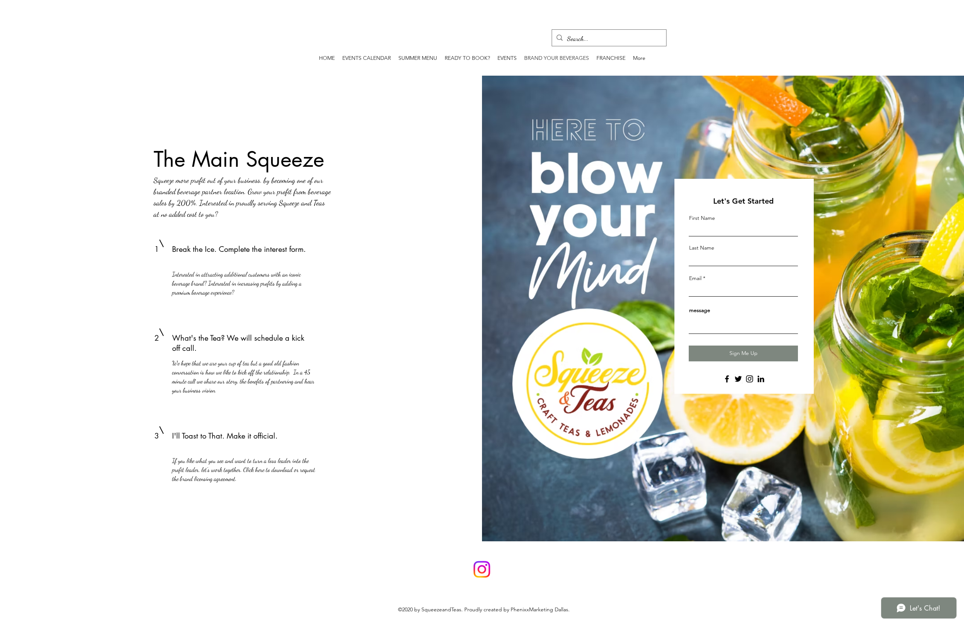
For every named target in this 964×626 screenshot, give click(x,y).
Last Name (701, 247)
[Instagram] (749, 379)
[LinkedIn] (761, 379)
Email (695, 278)
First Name (702, 218)
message (699, 310)
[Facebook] (727, 379)
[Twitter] (738, 379)
